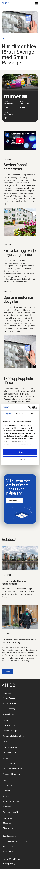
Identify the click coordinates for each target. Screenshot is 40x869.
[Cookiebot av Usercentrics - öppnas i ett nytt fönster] (28, 407)
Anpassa (18, 460)
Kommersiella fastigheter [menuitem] (14, 736)
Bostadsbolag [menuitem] (9, 725)
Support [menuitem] (6, 790)
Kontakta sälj (14, 500)
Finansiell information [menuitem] (12, 768)
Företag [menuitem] (6, 741)
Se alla (7, 671)
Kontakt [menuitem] (6, 796)
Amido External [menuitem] (9, 703)
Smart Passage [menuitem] (9, 708)
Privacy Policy (9, 863)
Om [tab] (32, 414)
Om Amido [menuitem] (7, 785)
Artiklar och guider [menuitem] (11, 801)
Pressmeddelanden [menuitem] (11, 774)
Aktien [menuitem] (5, 758)
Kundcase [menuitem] (7, 806)
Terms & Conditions (11, 859)
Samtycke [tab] (7, 414)
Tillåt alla (20, 452)
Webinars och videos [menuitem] (12, 812)
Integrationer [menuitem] (9, 714)
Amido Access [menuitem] (9, 698)
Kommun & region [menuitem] (11, 730)
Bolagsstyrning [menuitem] (9, 763)
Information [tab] (20, 414)
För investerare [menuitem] (9, 752)
